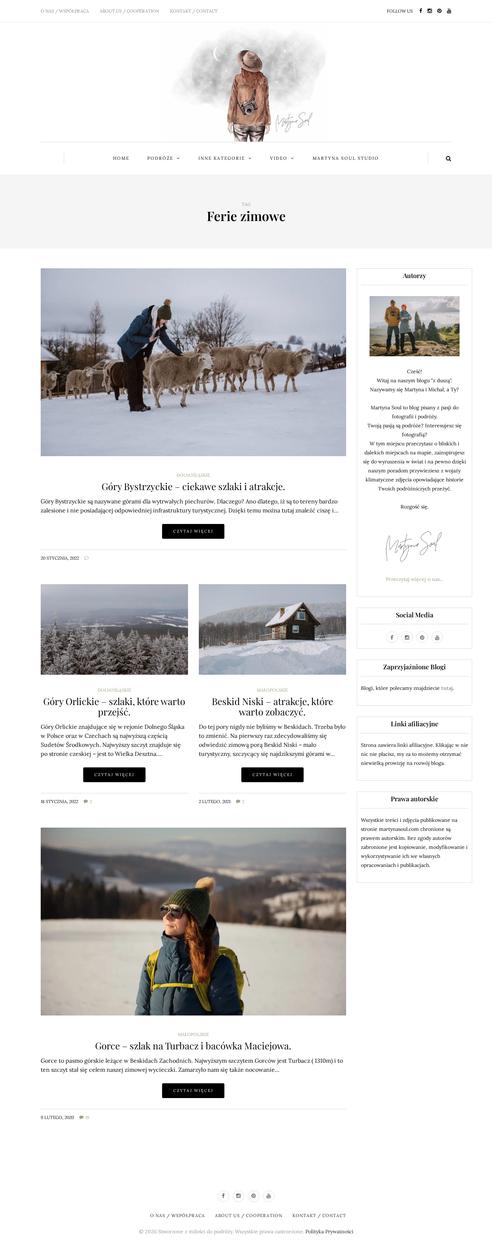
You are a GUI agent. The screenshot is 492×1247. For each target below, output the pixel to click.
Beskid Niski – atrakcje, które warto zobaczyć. (272, 706)
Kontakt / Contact (194, 11)
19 (87, 1117)
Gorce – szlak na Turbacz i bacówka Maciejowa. (193, 1045)
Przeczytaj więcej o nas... (414, 579)
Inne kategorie (221, 158)
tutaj (447, 688)
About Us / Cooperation (129, 11)
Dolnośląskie (193, 475)
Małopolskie (272, 690)
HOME (121, 158)
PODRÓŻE (160, 158)
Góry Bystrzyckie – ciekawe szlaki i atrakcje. (193, 486)
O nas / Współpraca (65, 11)
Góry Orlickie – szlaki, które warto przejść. (114, 706)
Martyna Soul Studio (346, 158)
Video (278, 158)
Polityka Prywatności (329, 1231)
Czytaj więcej (193, 531)
